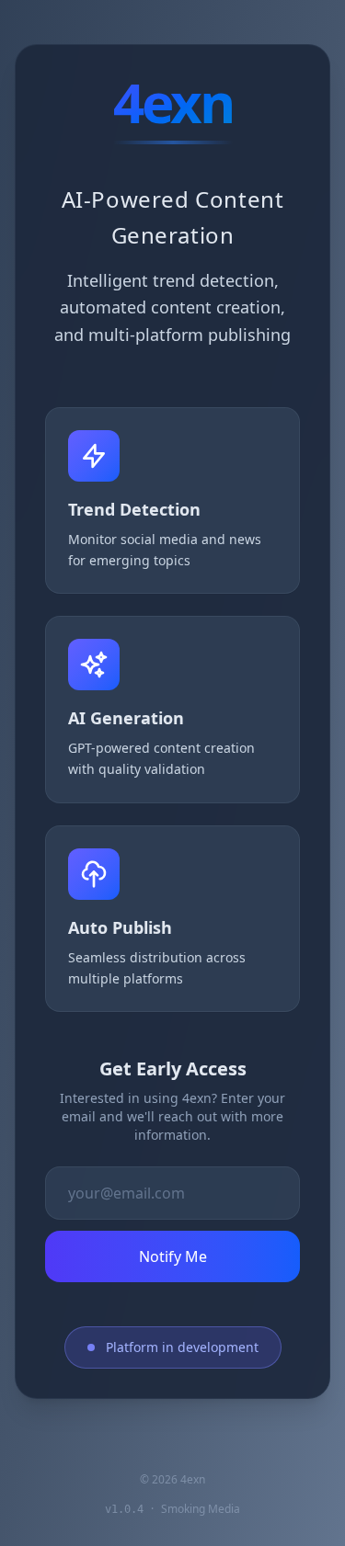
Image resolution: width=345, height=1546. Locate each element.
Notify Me (173, 1256)
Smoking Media (200, 1509)
